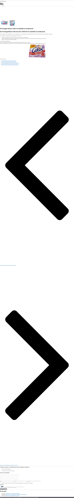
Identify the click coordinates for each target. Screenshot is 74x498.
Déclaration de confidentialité (17, 497)
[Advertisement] (37, 13)
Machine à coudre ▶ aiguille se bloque (12, 495)
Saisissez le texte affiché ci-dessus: (10, 487)
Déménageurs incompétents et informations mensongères (16, 494)
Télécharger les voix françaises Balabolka (12, 493)
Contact (36, 497)
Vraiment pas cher (3, 1)
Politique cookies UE (8, 497)
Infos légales (2, 497)
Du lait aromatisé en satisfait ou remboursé (9, 60)
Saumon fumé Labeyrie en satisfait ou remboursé (10, 62)
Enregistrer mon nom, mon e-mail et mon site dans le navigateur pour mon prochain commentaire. (17, 483)
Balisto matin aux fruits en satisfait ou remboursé (10, 64)
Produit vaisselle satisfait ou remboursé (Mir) (9, 61)
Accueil (3, 5)
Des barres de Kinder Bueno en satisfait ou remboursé (10, 63)
